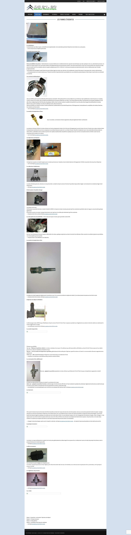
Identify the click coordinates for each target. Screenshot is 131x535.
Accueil (79, 1)
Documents (46, 14)
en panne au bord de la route (41, 135)
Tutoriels (54, 14)
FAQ (83, 1)
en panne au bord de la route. (41, 108)
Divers (74, 14)
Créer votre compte (91, 1)
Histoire (30, 14)
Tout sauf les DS (89, 14)
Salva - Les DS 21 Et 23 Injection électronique (44, 533)
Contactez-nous (101, 1)
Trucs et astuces (64, 14)
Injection (37, 14)
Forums (81, 14)
